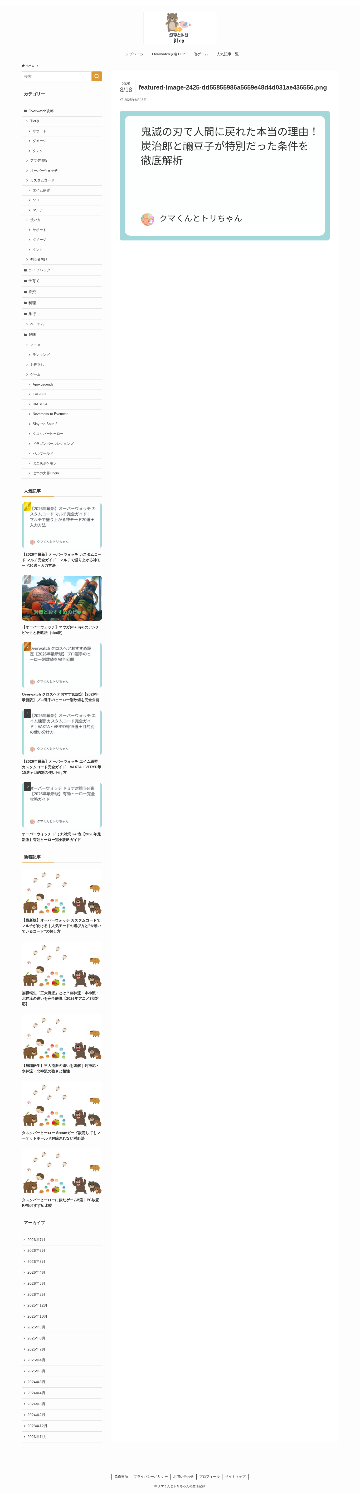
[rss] (327, 3)
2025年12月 (37, 1305)
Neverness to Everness (51, 414)
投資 (32, 292)
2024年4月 (36, 1393)
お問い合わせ (183, 1477)
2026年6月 (36, 1250)
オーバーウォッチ (44, 171)
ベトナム (37, 324)
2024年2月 (36, 1415)
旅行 (32, 314)
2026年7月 (36, 1240)
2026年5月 (36, 1261)
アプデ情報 (38, 160)
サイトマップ (235, 1477)
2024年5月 (36, 1382)
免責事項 (121, 1477)
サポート (39, 131)
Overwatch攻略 (41, 111)
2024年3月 (36, 1404)
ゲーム (35, 374)
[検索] (334, 3)
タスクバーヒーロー (48, 434)
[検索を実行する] (96, 76)
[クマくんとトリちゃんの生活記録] (180, 28)
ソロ (36, 200)
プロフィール (209, 1477)
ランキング (41, 355)
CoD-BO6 (40, 394)
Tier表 (35, 121)
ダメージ (39, 141)
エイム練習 (41, 190)
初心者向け (38, 259)
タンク (38, 151)
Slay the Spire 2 (45, 424)
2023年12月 (37, 1426)
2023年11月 (37, 1437)
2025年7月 (36, 1349)
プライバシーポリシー (151, 1477)
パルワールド (43, 453)
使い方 (35, 220)
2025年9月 (36, 1327)
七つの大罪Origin (46, 473)
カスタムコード (42, 180)
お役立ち (37, 365)
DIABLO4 (40, 404)
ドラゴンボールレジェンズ (53, 444)
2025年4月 (36, 1360)
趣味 (32, 334)
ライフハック (39, 270)
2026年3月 (36, 1283)
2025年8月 (36, 1338)
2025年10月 (37, 1316)
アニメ (35, 345)
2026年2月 (36, 1294)
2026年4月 (36, 1272)
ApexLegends (43, 384)
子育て (34, 281)
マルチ (38, 210)
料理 (32, 303)
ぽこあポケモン (45, 463)
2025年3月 (36, 1371)
